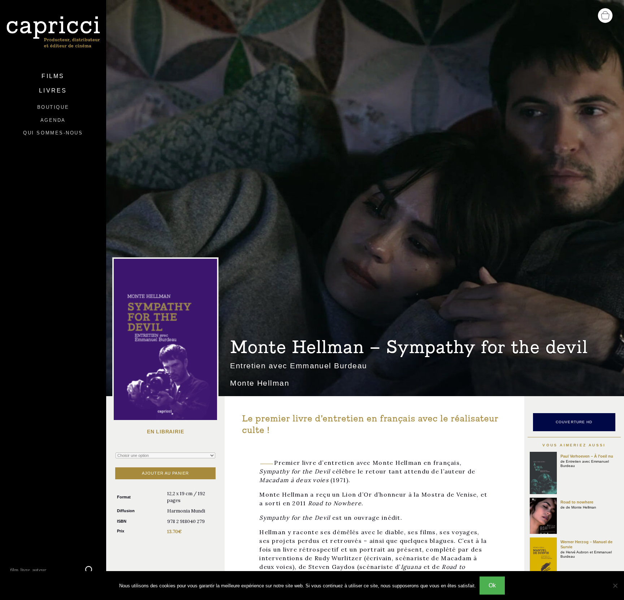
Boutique (53, 107)
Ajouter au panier (165, 473)
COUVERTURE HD (574, 422)
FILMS (53, 76)
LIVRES (53, 90)
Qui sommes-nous (53, 133)
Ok (492, 585)
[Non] (615, 585)
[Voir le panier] (605, 15)
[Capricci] (53, 32)
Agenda (53, 120)
